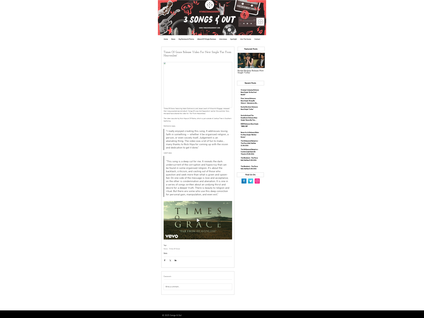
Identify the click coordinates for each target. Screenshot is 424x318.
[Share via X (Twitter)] (170, 260)
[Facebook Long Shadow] (243, 181)
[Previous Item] (241, 60)
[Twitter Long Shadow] (250, 181)
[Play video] (198, 220)
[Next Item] (261, 60)
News (166, 249)
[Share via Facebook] (165, 260)
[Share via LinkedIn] (175, 260)
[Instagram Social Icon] (257, 181)
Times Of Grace (174, 249)
